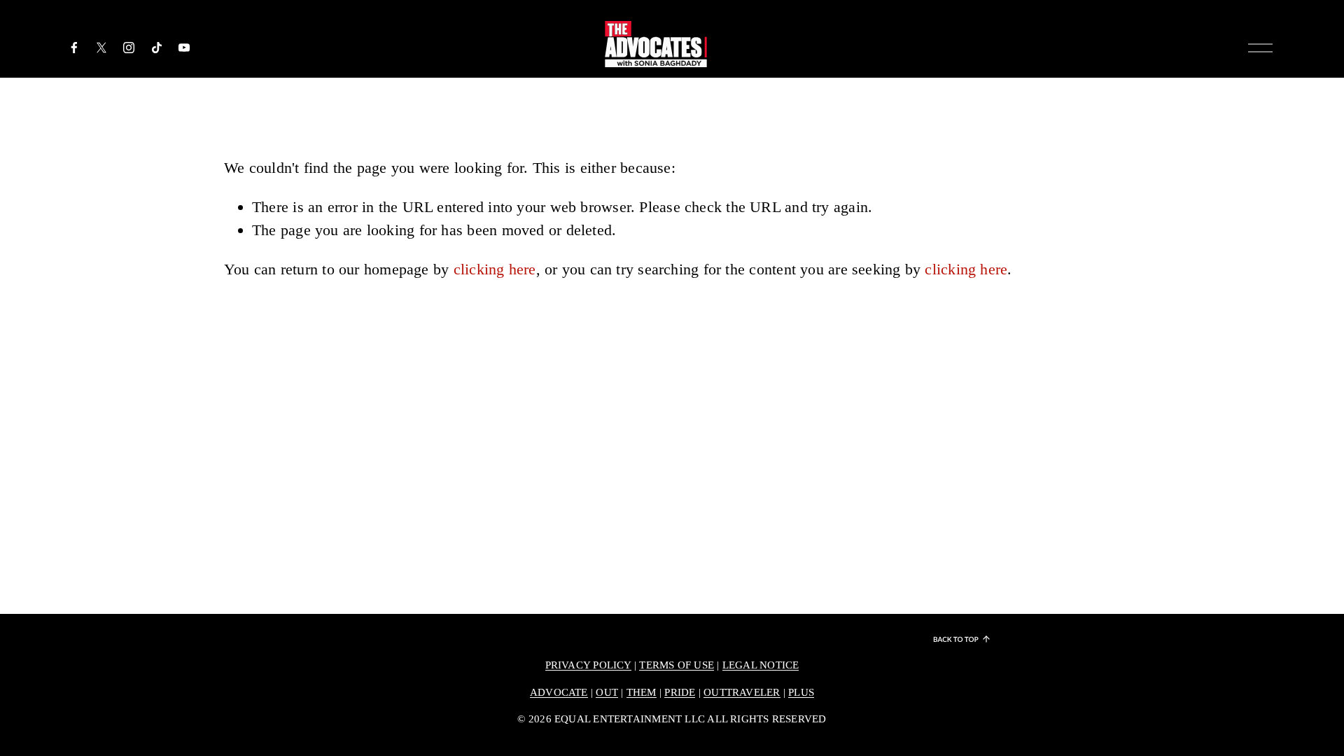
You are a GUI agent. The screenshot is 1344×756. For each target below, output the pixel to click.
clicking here (495, 269)
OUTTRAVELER (742, 692)
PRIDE (679, 692)
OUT (607, 692)
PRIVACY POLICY (588, 665)
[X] (101, 48)
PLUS (801, 692)
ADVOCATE (559, 692)
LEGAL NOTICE (760, 665)
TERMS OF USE (676, 665)
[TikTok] (157, 48)
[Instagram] (129, 48)
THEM (641, 692)
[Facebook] (74, 48)
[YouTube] (184, 48)
